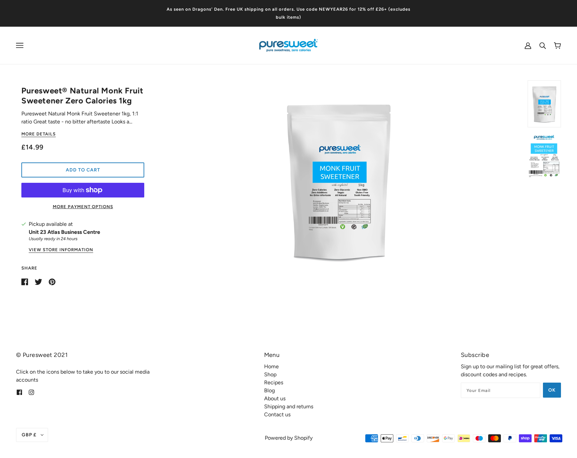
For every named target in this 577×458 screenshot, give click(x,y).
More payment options (83, 206)
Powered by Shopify (289, 438)
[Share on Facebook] (25, 281)
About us (274, 398)
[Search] (542, 45)
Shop (270, 374)
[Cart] (557, 45)
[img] (19, 392)
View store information (61, 250)
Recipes (273, 382)
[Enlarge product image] (339, 180)
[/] (288, 45)
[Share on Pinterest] (52, 281)
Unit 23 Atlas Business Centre (64, 232)
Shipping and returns (288, 406)
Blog (269, 390)
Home (271, 366)
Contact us (277, 414)
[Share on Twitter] (39, 281)
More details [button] (38, 134)
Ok (552, 390)
